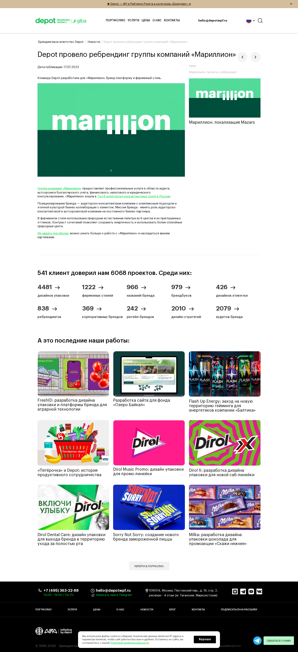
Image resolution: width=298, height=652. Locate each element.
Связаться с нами (279, 641)
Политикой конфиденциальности (129, 642)
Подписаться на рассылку (239, 609)
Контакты (172, 20)
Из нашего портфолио (53, 233)
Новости (146, 609)
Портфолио (115, 20)
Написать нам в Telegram (114, 595)
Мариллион (197, 72)
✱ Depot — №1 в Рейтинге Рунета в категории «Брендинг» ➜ (200, 4)
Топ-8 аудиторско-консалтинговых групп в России (133, 196)
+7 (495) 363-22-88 (61, 590)
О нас (157, 20)
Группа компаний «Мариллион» (60, 188)
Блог (172, 609)
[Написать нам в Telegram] (257, 641)
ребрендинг (228, 72)
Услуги (133, 20)
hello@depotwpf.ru (212, 20)
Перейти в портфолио (149, 566)
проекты (213, 72)
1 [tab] (111, 171)
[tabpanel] (111, 130)
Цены (146, 20)
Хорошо (205, 639)
